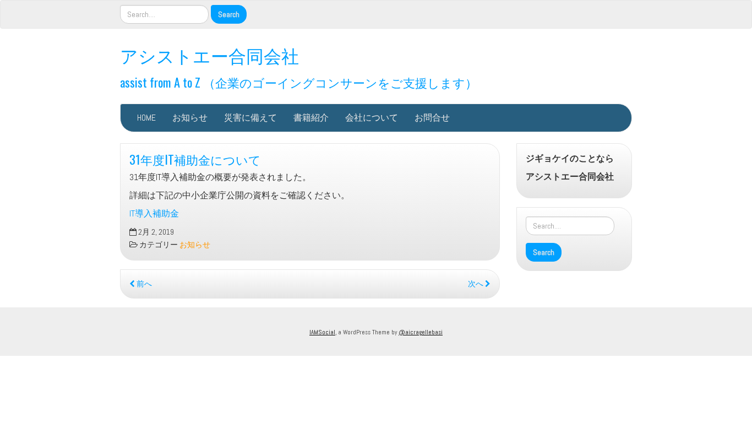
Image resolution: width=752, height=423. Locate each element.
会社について (371, 117)
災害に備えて (250, 117)
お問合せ (432, 117)
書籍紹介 (311, 117)
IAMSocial (322, 332)
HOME (146, 117)
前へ (143, 284)
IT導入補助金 (154, 213)
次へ (476, 284)
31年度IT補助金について (195, 159)
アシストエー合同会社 (209, 55)
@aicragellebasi (421, 332)
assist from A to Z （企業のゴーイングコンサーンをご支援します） (298, 82)
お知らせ (190, 117)
